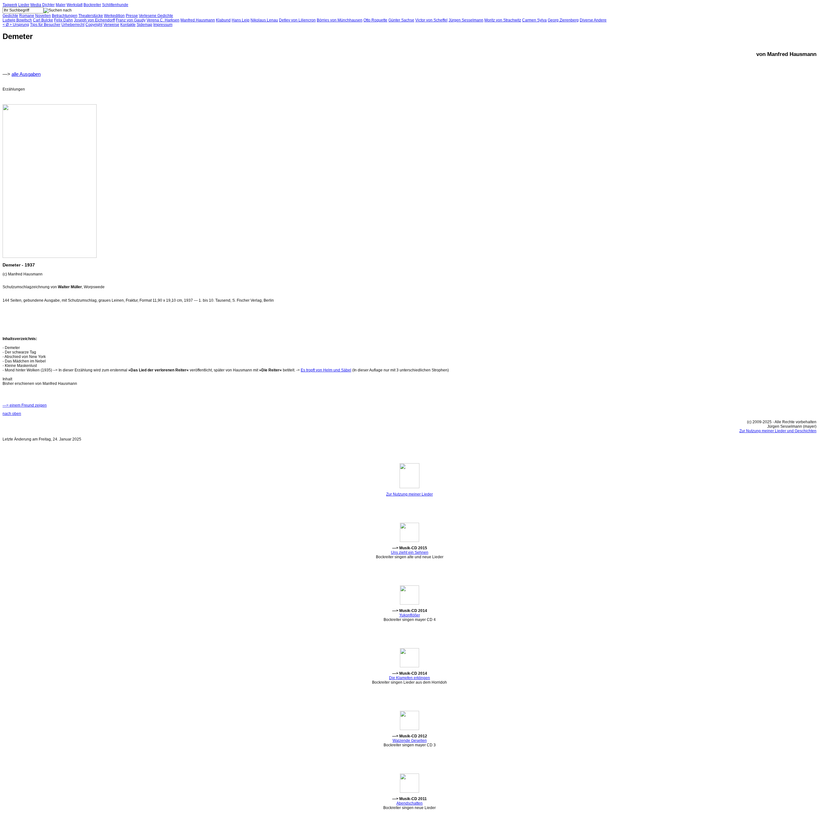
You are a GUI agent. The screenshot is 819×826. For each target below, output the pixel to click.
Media (35, 5)
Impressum (162, 24)
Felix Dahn (63, 20)
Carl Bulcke (43, 20)
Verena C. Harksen (163, 20)
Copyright (93, 24)
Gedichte (10, 15)
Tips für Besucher (45, 24)
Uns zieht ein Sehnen (409, 552)
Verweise (111, 24)
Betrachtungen (64, 15)
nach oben (12, 413)
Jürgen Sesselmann (466, 20)
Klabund (223, 20)
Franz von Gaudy (131, 20)
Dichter (48, 5)
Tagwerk (10, 5)
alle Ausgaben (26, 74)
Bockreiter (92, 5)
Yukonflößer (409, 615)
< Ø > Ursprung (16, 24)
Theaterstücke (90, 15)
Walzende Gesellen (410, 740)
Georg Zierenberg (563, 20)
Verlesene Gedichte (156, 15)
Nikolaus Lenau (264, 20)
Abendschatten (409, 803)
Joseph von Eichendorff (94, 20)
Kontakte (128, 24)
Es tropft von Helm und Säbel (326, 370)
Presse (132, 15)
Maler (61, 5)
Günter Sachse (401, 20)
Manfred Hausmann (197, 20)
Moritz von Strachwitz (502, 20)
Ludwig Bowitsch (17, 20)
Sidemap (144, 24)
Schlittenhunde (115, 5)
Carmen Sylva (534, 20)
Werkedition (114, 15)
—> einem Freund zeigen (25, 405)
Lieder (23, 5)
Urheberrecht (72, 24)
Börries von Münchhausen (339, 20)
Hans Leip (241, 20)
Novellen (43, 15)
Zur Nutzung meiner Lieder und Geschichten (777, 431)
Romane (26, 15)
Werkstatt (75, 5)
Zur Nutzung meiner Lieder (409, 494)
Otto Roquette (375, 20)
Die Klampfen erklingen (409, 678)
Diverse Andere (593, 20)
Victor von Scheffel (431, 20)
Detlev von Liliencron (297, 20)
